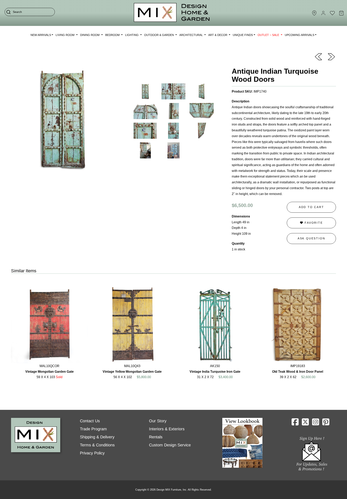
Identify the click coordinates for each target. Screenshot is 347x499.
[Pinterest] (325, 423)
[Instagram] (315, 423)
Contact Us (90, 421)
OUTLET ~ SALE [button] (269, 35)
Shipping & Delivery (97, 437)
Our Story (157, 421)
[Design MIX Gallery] (172, 13)
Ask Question (311, 238)
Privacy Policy (92, 453)
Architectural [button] (191, 35)
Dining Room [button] (90, 35)
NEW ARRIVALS (41, 35)
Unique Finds (243, 35)
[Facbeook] (295, 423)
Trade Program (93, 429)
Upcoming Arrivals (299, 35)
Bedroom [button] (112, 35)
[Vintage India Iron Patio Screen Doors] (331, 56)
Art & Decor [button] (218, 35)
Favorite (313, 222)
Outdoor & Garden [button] (159, 35)
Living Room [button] (65, 35)
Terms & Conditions (97, 445)
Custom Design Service (170, 445)
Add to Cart (311, 207)
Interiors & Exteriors (167, 429)
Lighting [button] (132, 35)
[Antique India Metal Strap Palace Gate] (318, 56)
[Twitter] (305, 423)
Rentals (155, 437)
